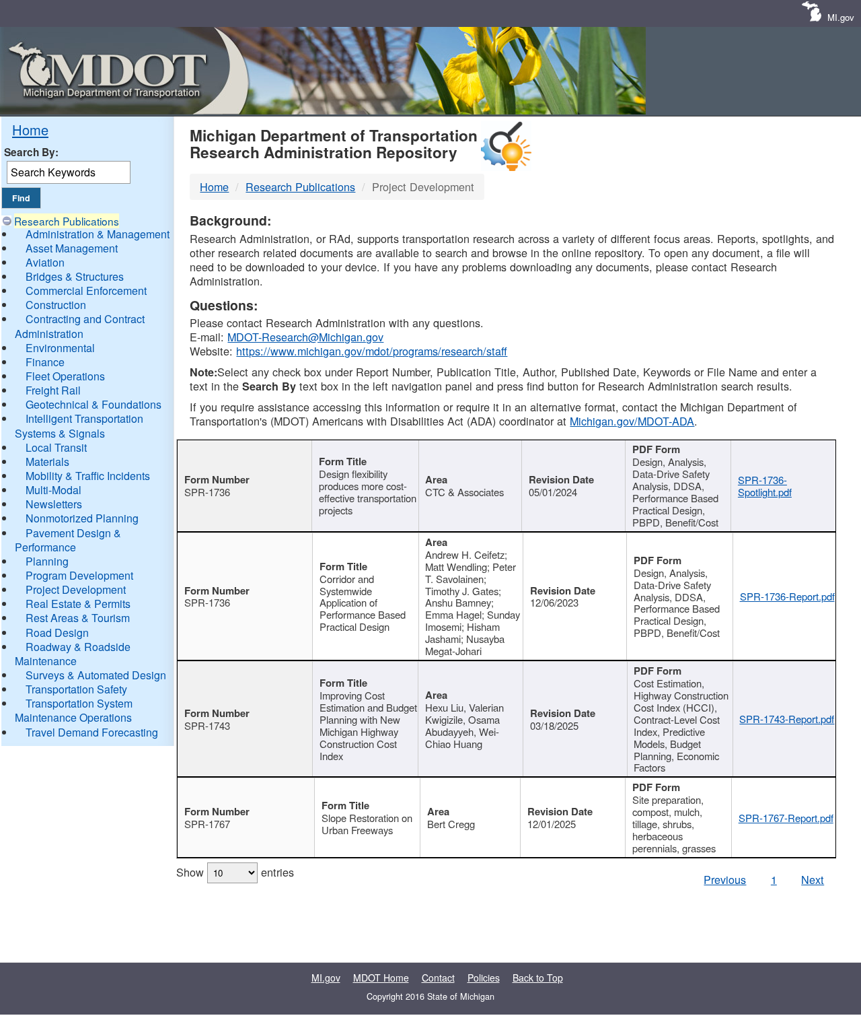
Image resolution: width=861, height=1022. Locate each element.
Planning (47, 561)
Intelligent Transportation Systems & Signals (79, 425)
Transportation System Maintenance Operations (74, 710)
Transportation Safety (76, 689)
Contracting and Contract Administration (80, 326)
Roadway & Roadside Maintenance (72, 654)
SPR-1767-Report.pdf (786, 818)
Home (30, 129)
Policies (483, 977)
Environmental (60, 347)
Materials (47, 461)
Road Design (57, 632)
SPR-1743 (207, 725)
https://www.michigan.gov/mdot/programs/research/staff (371, 351)
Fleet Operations (65, 376)
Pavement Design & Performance (68, 540)
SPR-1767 (207, 824)
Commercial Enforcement (86, 290)
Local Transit (56, 447)
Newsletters (54, 504)
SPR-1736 (207, 492)
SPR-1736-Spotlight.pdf (765, 486)
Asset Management (72, 248)
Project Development (76, 589)
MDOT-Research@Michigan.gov (305, 337)
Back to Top (538, 977)
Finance (45, 362)
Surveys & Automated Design (96, 675)
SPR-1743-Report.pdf (786, 719)
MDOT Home (381, 977)
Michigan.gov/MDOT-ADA (632, 421)
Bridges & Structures (75, 276)
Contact (438, 977)
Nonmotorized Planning (82, 518)
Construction (56, 304)
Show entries (235, 872)
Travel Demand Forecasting (92, 732)
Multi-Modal (53, 490)
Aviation (45, 262)
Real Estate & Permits (78, 603)
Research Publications (66, 220)
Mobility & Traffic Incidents (88, 475)
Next (812, 879)
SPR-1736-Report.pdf (787, 596)
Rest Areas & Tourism (78, 617)
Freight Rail (53, 390)
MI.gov (840, 17)
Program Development (79, 575)
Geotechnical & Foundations (93, 404)
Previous (725, 879)
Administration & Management (98, 234)
